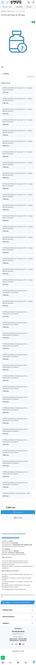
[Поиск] (10, 662)
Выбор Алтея (6, 83)
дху (21, 595)
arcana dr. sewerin (28, 595)
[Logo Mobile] (16, 2)
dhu (2, 596)
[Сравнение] (18, 662)
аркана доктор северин (12, 595)
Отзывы (29, 7)
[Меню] (7, 2)
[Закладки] (26, 662)
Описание (19, 7)
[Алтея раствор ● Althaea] (18, 41)
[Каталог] (3, 662)
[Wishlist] (2, 67)
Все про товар (7, 7)
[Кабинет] (33, 2)
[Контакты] (29, 2)
